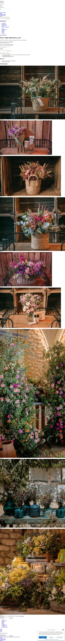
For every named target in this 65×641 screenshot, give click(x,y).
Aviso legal (56, 639)
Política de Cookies (46, 639)
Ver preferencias (59, 637)
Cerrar (1, 629)
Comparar (3, 626)
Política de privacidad (52, 639)
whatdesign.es (22, 616)
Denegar (51, 637)
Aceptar (42, 637)
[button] (62, 629)
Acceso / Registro (5, 627)
